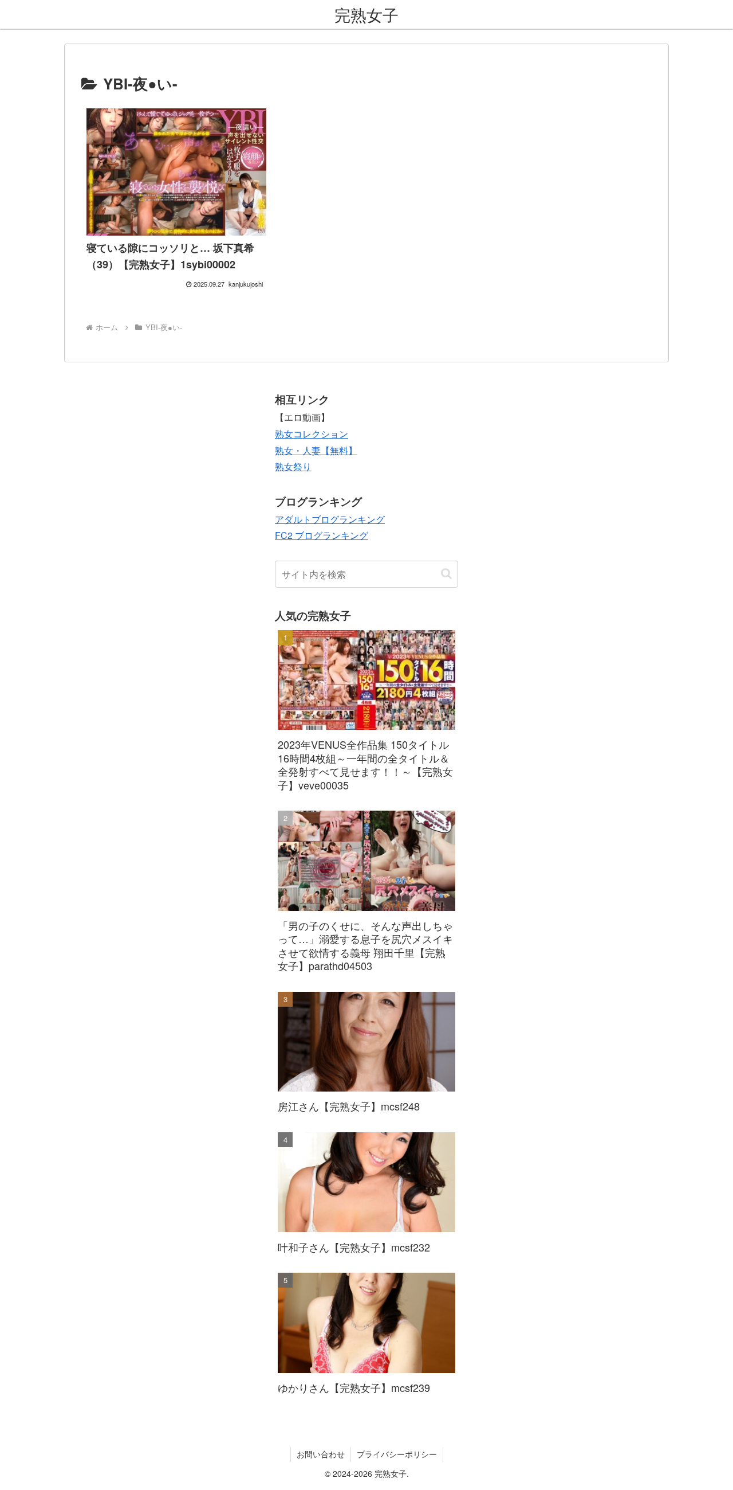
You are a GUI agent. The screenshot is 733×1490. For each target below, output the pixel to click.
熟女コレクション (311, 433)
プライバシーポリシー (397, 1454)
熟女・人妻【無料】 (316, 450)
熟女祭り (293, 466)
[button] (446, 573)
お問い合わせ (321, 1454)
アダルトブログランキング (330, 519)
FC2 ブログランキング (321, 535)
